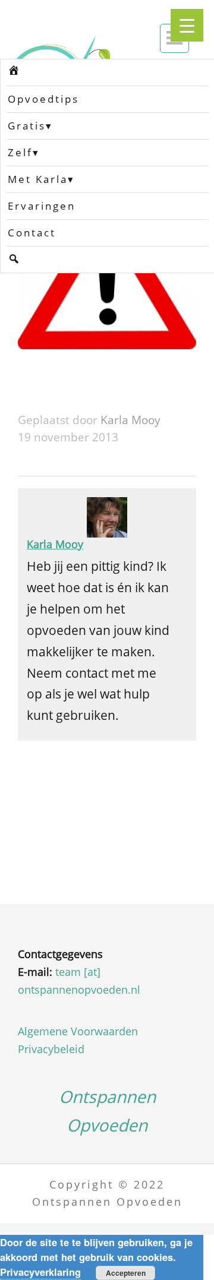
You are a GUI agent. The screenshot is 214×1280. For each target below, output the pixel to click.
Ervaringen (41, 206)
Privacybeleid (51, 1049)
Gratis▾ (30, 125)
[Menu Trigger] (187, 25)
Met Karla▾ (41, 179)
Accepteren (126, 1273)
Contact (32, 232)
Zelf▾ (24, 152)
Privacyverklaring (40, 1272)
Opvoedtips (43, 99)
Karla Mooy (130, 420)
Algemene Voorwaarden (78, 1031)
